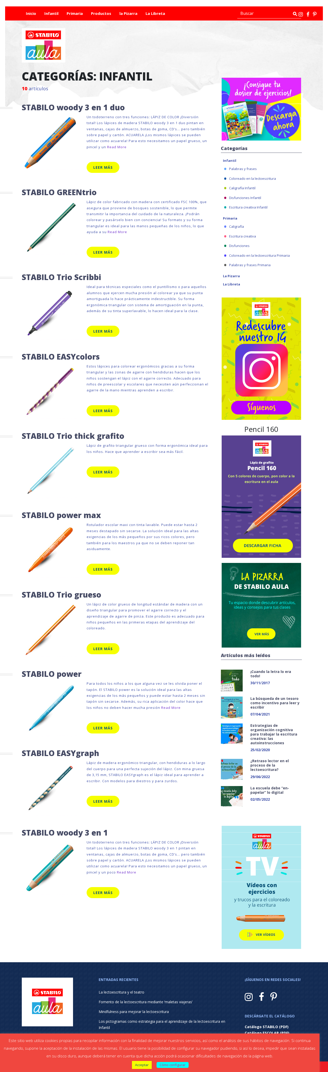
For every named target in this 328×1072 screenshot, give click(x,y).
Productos (101, 13)
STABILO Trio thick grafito (73, 436)
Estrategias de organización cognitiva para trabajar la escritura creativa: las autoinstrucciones (273, 734)
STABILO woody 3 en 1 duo (73, 107)
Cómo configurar (173, 1065)
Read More (117, 147)
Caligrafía (236, 226)
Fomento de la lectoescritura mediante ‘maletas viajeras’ (145, 1001)
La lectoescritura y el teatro (121, 992)
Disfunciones (239, 245)
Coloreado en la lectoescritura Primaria (259, 255)
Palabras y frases (243, 168)
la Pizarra (128, 13)
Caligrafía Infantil (242, 188)
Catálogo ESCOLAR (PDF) (267, 1032)
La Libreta (155, 13)
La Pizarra (231, 276)
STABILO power (51, 674)
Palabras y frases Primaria (250, 265)
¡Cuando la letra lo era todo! (270, 673)
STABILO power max (61, 515)
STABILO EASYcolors (61, 356)
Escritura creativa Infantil (248, 207)
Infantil (51, 13)
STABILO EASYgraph (60, 753)
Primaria (75, 13)
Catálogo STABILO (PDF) (267, 1026)
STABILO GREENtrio (59, 192)
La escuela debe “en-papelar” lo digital (269, 790)
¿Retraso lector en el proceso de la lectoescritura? (269, 765)
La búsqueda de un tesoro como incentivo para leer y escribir (275, 703)
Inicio (31, 13)
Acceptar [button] (142, 1065)
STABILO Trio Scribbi (61, 277)
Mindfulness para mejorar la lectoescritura (134, 1011)
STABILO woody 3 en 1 (65, 832)
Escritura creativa (242, 236)
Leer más (103, 167)
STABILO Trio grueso (61, 594)
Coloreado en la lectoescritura (252, 178)
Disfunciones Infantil (245, 197)
